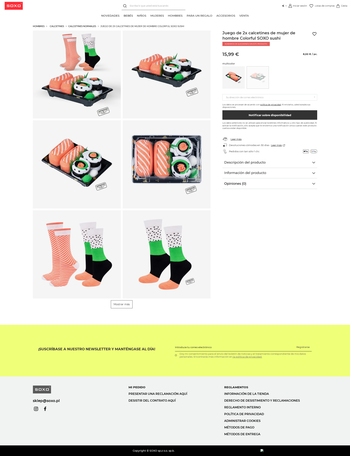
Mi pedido (137, 387)
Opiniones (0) (235, 184)
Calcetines (57, 26)
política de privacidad (270, 104)
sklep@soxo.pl (46, 400)
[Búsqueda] (126, 6)
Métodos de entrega (242, 434)
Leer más (236, 139)
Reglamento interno (242, 407)
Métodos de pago (239, 427)
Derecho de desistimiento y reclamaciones (262, 400)
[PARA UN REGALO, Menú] (214, 15)
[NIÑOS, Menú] (148, 15)
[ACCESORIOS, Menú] (237, 15)
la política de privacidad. (247, 356)
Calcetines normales (82, 26)
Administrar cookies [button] (242, 421)
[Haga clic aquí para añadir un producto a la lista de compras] (314, 34)
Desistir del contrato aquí (152, 400)
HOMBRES (38, 26)
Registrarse (303, 347)
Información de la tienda (246, 394)
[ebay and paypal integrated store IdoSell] (288, 450)
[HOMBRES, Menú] (185, 15)
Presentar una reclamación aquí (158, 394)
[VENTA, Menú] (251, 15)
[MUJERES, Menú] (166, 15)
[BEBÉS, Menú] (135, 15)
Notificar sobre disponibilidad (270, 115)
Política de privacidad (244, 414)
